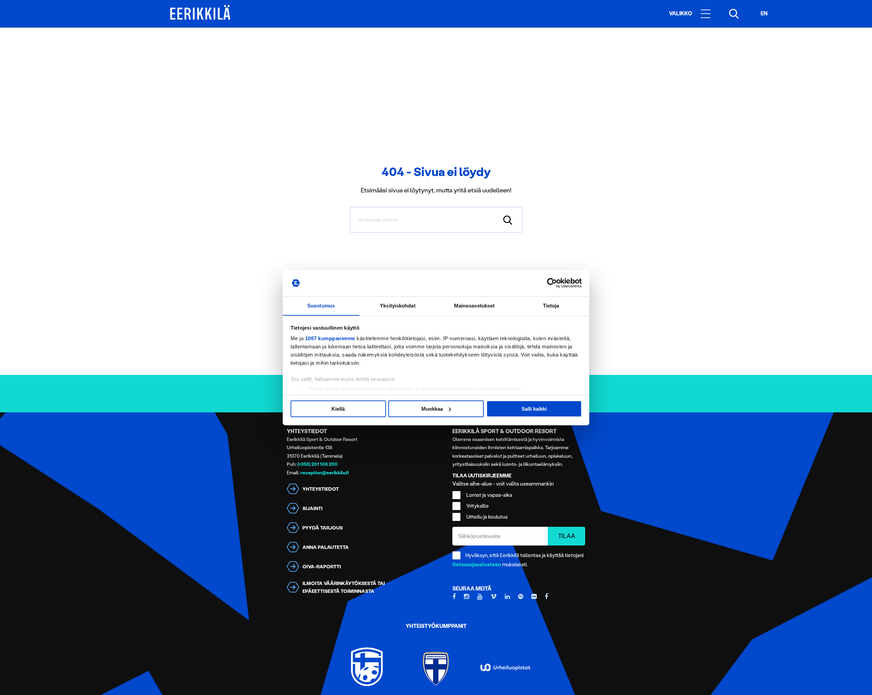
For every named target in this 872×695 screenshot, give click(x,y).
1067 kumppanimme (330, 338)
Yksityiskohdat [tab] (397, 305)
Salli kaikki (534, 409)
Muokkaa (432, 409)
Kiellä (338, 409)
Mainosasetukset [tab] (474, 305)
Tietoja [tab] (551, 305)
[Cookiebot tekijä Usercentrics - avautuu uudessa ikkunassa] (552, 283)
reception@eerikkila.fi (324, 473)
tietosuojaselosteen (476, 565)
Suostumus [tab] (321, 305)
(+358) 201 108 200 (317, 464)
